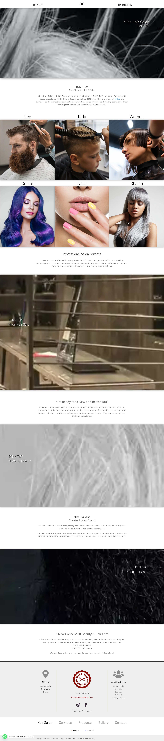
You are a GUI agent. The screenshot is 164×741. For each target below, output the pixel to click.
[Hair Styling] (136, 216)
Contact (121, 722)
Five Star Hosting (88, 738)
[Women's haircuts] (136, 150)
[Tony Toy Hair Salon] (27, 216)
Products (85, 722)
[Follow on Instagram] (78, 704)
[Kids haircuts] (82, 150)
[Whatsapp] (4, 736)
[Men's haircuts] (27, 150)
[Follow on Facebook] (85, 704)
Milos (117, 99)
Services (65, 722)
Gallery (103, 722)
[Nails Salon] (82, 216)
